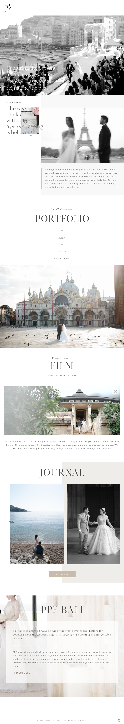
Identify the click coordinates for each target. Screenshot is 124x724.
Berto (51, 375)
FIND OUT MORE (21, 673)
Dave (62, 244)
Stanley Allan (62, 258)
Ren (74, 375)
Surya (62, 238)
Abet (62, 375)
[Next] (120, 522)
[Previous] (3, 522)
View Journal (62, 574)
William (62, 251)
